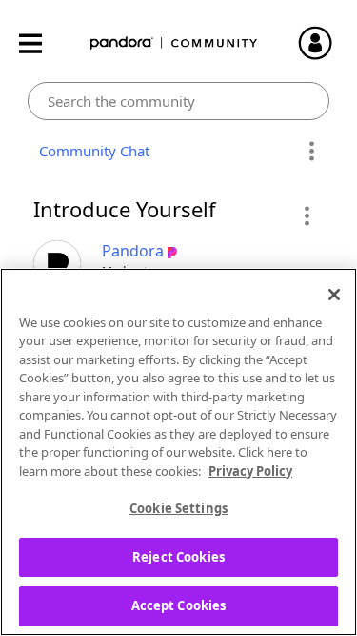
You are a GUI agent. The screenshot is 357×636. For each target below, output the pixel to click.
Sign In (324, 43)
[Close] (334, 295)
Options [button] (311, 151)
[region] (178, 452)
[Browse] (40, 43)
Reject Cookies (178, 556)
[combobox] (178, 101)
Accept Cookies (179, 605)
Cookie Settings (178, 508)
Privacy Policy (250, 471)
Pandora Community (174, 43)
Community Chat (90, 150)
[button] (306, 215)
